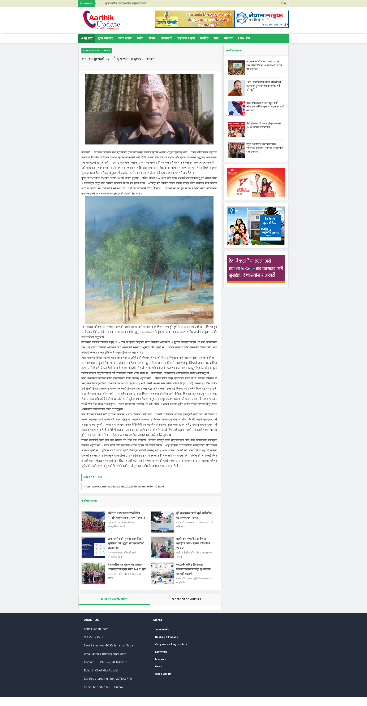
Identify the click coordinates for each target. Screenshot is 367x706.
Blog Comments (115, 599)
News (107, 50)
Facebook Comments (186, 599)
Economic (161, 651)
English (244, 38)
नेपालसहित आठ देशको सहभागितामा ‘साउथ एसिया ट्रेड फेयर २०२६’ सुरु (126, 567)
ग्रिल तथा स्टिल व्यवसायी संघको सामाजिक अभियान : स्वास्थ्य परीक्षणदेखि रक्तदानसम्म (264, 148)
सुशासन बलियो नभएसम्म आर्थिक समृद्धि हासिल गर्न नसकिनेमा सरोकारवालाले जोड (125, 4)
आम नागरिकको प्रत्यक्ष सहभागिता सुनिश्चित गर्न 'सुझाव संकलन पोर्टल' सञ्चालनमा (126, 543)
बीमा (216, 38)
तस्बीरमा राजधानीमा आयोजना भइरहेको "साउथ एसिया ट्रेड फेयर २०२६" (193, 543)
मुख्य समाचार (105, 38)
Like (284, 3)
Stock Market (163, 673)
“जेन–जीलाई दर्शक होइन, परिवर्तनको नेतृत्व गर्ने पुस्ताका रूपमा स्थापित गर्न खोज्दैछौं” (263, 86)
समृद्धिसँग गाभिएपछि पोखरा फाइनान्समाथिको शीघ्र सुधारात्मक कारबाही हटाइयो (193, 569)
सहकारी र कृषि (186, 38)
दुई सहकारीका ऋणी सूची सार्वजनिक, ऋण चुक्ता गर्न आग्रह (194, 515)
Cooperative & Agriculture (171, 644)
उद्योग (140, 38)
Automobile (162, 629)
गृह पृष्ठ (88, 38)
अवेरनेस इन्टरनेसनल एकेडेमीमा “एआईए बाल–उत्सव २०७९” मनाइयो (126, 515)
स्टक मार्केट (125, 38)
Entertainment (91, 50)
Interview (160, 659)
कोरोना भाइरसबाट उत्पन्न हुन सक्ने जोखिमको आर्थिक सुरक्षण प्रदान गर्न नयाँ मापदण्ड (264, 106)
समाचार (228, 38)
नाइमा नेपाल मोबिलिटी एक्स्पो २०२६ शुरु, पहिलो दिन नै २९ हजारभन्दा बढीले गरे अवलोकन (264, 65)
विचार (152, 38)
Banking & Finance (166, 637)
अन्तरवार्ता (166, 38)
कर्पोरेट (204, 38)
